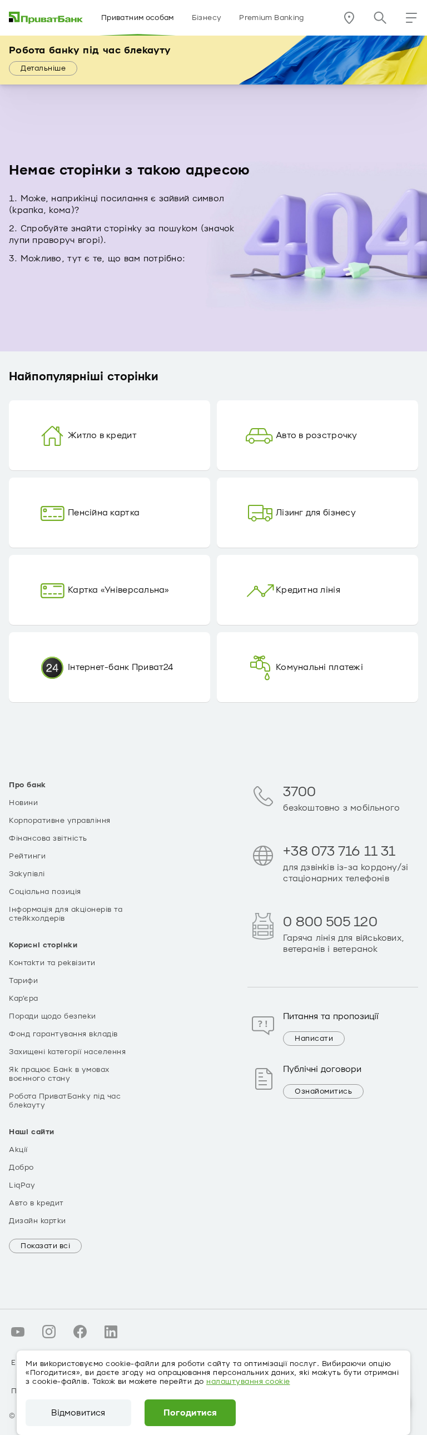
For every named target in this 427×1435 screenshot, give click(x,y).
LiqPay (22, 1185)
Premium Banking (271, 17)
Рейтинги (27, 856)
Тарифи (23, 980)
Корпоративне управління (60, 820)
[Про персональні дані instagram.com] (49, 1331)
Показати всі (45, 1246)
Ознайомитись (323, 1091)
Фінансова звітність (48, 838)
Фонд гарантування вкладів (63, 1034)
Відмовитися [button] (78, 1413)
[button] (411, 18)
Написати (314, 1038)
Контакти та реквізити (52, 963)
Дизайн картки (37, 1220)
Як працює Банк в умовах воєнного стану (59, 1074)
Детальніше (43, 68)
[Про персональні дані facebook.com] (80, 1331)
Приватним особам (137, 17)
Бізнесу (207, 17)
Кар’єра (23, 998)
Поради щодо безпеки (52, 1016)
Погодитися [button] (190, 1413)
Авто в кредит (36, 1203)
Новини (23, 802)
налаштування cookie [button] (248, 1381)
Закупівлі (27, 874)
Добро (21, 1167)
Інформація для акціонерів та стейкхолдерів (65, 914)
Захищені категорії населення (67, 1051)
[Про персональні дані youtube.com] (18, 1331)
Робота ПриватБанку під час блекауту (65, 1101)
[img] (46, 18)
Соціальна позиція (45, 891)
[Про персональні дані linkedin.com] (111, 1331)
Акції (18, 1149)
